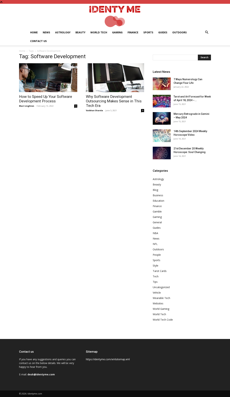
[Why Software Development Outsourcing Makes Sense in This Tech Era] (115, 77)
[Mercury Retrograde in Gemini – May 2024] (162, 118)
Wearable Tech (161, 298)
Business (158, 195)
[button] (206, 32)
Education (158, 200)
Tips (155, 281)
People (157, 254)
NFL (155, 244)
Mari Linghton (26, 106)
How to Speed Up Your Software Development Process (45, 98)
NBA (155, 233)
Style (155, 265)
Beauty (80, 32)
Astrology (62, 32)
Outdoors (179, 32)
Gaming (117, 32)
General (157, 222)
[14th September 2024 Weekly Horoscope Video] (162, 135)
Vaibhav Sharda (94, 110)
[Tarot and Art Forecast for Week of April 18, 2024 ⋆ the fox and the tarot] (162, 101)
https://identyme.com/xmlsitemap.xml (108, 359)
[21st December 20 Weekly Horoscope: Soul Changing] (162, 153)
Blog (155, 190)
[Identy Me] (115, 16)
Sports (148, 32)
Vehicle (157, 292)
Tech (155, 276)
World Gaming (161, 308)
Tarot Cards (160, 271)
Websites (158, 303)
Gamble (157, 211)
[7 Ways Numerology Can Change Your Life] (162, 83)
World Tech (98, 32)
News (46, 32)
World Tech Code (163, 319)
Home (34, 32)
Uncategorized (161, 287)
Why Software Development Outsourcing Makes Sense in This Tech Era (114, 101)
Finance (133, 32)
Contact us (38, 41)
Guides (162, 32)
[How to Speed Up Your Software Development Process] (48, 77)
